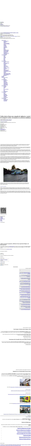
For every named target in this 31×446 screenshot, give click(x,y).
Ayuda (7, 444)
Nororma (5, 49)
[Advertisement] (15, 5)
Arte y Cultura (3, 77)
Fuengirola (5, 45)
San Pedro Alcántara (7, 36)
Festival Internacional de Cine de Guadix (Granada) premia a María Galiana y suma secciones (25, 297)
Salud (4, 93)
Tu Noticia (15, 36)
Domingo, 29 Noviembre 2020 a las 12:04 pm (5, 120)
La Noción (1, 32)
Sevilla (4, 60)
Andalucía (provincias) (6, 61)
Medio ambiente (5, 95)
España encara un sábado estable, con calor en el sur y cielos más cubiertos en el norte (25, 307)
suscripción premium (11, 246)
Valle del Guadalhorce (6, 53)
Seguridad (3, 79)
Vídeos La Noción (2, 36)
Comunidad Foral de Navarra (7, 71)
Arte (4, 78)
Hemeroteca (18, 36)
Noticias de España (27, 435)
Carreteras (1, 217)
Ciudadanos (5, 86)
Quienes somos (14, 444)
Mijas (4, 48)
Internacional (4, 75)
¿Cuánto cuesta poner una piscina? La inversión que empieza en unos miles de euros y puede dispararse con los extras (25, 284)
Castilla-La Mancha (6, 66)
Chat (1, 33)
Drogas (1, 220)
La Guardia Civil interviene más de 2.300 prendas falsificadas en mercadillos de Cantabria (25, 279)
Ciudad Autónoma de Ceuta (7, 73)
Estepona (5, 44)
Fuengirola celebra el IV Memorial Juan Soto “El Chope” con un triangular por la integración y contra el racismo (24, 302)
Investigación (5, 94)
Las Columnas (5, 100)
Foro (2, 33)
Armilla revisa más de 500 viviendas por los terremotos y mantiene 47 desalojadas (25, 294)
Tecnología (5, 96)
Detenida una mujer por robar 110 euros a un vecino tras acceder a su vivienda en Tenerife (25, 310)
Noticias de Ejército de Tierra (25, 437)
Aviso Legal (25, 444)
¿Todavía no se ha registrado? (3, 259)
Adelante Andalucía (6, 89)
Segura (1, 219)
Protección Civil (5, 80)
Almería (5, 55)
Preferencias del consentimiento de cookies (15, 445)
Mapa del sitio (10, 444)
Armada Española (6, 83)
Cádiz (4, 56)
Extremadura (5, 68)
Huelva (4, 58)
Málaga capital (5, 47)
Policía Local (5, 81)
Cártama (5, 42)
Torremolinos (5, 52)
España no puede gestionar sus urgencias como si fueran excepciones (25, 286)
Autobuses (1, 218)
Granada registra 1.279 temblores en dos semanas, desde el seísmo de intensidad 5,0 (24, 276)
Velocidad (1, 216)
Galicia (4, 69)
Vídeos (13, 36)
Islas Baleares (5, 63)
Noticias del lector (6, 99)
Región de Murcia (6, 70)
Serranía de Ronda (6, 51)
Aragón (4, 62)
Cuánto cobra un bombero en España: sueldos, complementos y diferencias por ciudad (24, 273)
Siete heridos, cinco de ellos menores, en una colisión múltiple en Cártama (24, 281)
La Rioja (5, 72)
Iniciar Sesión (2, 24)
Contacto (23, 444)
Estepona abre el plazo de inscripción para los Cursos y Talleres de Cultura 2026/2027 (24, 288)
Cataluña (5, 67)
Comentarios (5, 121)
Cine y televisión (6, 97)
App (4, 33)
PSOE (4, 90)
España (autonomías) (6, 74)
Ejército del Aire (6, 84)
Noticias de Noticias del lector (25, 439)
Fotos (11, 36)
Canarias (5, 64)
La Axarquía (5, 46)
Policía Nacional (6, 82)
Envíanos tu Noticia (19, 444)
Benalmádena (5, 41)
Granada (5, 57)
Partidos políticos (6, 91)
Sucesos (5, 92)
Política (3, 85)
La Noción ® (1, 444)
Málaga (3, 40)
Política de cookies (8, 445)
